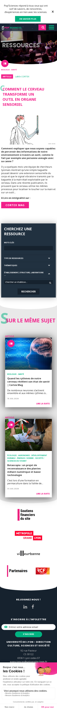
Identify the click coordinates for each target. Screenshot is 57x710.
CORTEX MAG (15, 205)
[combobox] (28, 282)
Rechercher (28, 291)
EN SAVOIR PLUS (27, 18)
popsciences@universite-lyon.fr (28, 661)
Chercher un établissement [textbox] (17, 282)
